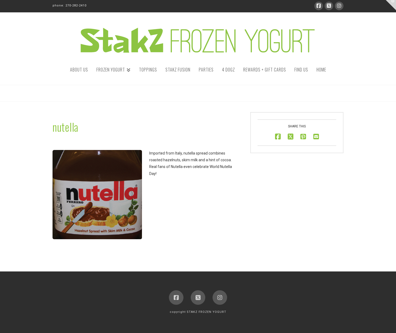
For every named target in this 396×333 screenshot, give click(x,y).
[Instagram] (339, 6)
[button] (391, 5)
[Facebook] (318, 6)
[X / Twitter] (329, 6)
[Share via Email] (316, 137)
